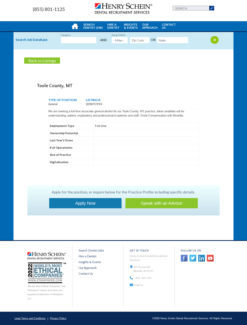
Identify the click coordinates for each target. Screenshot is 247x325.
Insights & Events (90, 262)
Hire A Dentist (113, 26)
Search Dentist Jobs (91, 250)
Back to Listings (42, 60)
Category (65, 35)
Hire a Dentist (87, 256)
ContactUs (169, 26)
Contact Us (86, 273)
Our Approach (88, 267)
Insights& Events (131, 26)
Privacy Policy (58, 318)
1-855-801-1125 (143, 278)
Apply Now (85, 203)
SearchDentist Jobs (93, 26)
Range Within (118, 35)
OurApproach (149, 26)
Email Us (138, 285)
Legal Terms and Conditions (30, 318)
